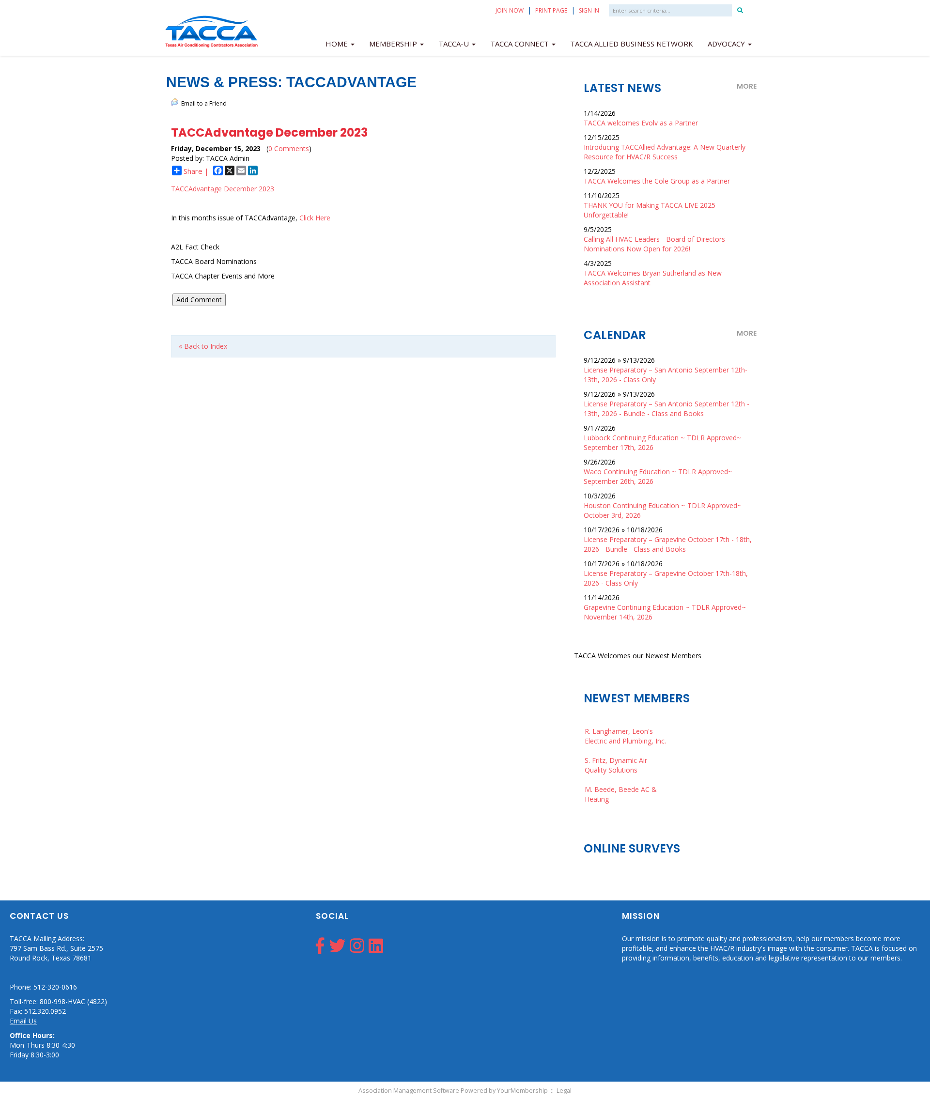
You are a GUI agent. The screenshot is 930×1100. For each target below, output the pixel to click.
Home (338, 43)
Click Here (314, 217)
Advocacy (727, 43)
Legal (564, 1090)
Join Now (510, 10)
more (747, 86)
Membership (394, 43)
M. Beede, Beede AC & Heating (621, 785)
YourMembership (522, 1090)
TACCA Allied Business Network (631, 43)
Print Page (551, 10)
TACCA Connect (520, 43)
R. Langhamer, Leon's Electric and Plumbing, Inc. (625, 727)
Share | (196, 171)
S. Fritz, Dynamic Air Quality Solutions (616, 756)
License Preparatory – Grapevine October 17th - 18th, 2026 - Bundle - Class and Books (668, 544)
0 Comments (288, 148)
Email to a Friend (204, 103)
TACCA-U (454, 43)
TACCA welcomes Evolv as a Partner (641, 122)
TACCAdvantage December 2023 (222, 188)
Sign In (589, 10)
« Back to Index (203, 346)
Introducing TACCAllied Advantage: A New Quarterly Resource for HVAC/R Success (664, 151)
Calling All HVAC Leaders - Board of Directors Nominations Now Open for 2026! (654, 243)
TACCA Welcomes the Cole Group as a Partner (657, 181)
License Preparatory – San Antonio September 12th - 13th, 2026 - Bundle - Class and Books (666, 408)
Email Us (23, 1020)
